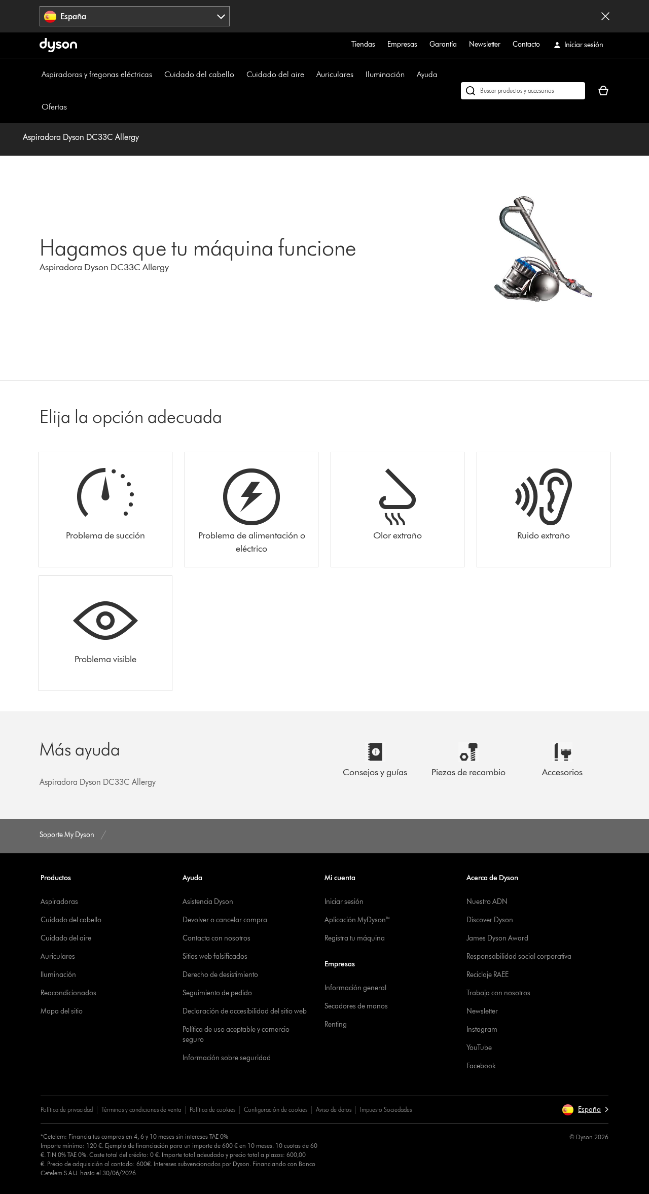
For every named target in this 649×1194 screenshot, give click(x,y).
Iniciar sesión (344, 901)
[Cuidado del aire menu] (309, 74)
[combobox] (135, 16)
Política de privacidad (67, 1109)
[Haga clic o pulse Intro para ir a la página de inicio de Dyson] (58, 45)
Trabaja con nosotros (498, 993)
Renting (335, 1024)
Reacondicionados (68, 993)
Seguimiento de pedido (217, 993)
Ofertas (54, 107)
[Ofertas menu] (72, 107)
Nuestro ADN (487, 901)
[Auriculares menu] (358, 74)
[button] (585, 1110)
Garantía (443, 44)
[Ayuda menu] (443, 74)
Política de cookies (212, 1109)
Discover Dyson (489, 920)
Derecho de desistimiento (220, 974)
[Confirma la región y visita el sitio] (605, 16)
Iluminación (385, 74)
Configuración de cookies (275, 1109)
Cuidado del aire (275, 74)
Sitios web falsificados (215, 956)
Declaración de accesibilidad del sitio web (245, 1011)
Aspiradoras (59, 901)
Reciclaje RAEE (487, 974)
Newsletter (484, 44)
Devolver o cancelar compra (225, 920)
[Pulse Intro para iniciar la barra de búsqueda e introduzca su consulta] (523, 90)
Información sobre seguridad (227, 1058)
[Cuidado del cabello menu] (239, 74)
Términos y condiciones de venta (141, 1109)
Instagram (481, 1029)
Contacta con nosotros (216, 938)
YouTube (479, 1047)
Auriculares (334, 74)
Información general (355, 988)
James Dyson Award (497, 938)
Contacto (526, 44)
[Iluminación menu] (410, 74)
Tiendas (363, 44)
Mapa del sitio (62, 1011)
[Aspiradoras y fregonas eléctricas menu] (157, 74)
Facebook (481, 1066)
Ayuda (427, 74)
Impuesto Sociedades (386, 1109)
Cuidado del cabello (199, 74)
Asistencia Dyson (208, 901)
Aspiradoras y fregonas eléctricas (97, 74)
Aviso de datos (333, 1109)
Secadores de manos (356, 1006)
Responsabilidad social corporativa (518, 956)
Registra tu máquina (354, 938)
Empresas (402, 44)
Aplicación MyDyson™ (357, 920)
